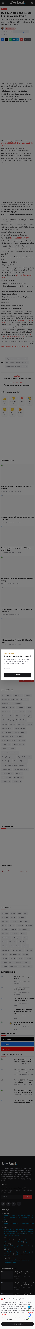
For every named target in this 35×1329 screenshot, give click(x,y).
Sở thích (9, 1319)
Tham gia (17, 674)
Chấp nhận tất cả (17, 1324)
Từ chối (26, 1319)
